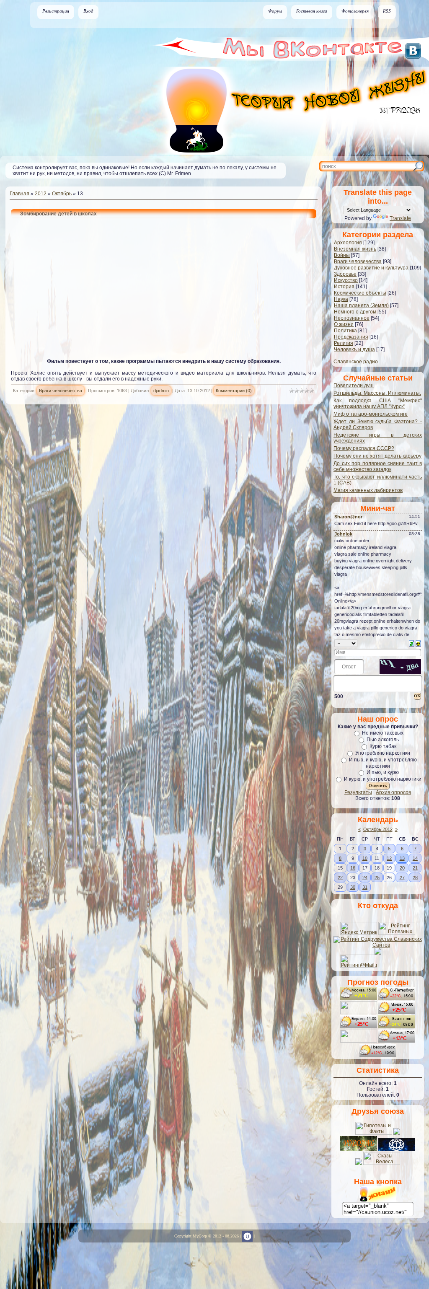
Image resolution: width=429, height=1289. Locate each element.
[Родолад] (358, 1149)
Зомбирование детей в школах (58, 214)
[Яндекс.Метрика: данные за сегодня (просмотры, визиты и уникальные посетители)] (358, 928)
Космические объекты (360, 293)
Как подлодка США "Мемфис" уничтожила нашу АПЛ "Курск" (377, 403)
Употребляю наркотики (382, 753)
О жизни (344, 324)
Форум (275, 10)
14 (415, 858)
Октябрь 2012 (378, 829)
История (344, 287)
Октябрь (62, 194)
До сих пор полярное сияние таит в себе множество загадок (377, 466)
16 (352, 867)
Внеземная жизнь (355, 249)
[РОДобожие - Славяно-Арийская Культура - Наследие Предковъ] (396, 1149)
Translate (400, 218)
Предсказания (351, 337)
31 (364, 887)
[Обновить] (411, 643)
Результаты (358, 792)
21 (415, 867)
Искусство (346, 280)
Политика (345, 331)
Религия (343, 343)
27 (402, 877)
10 (364, 858)
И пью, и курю (383, 772)
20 (402, 867)
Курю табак (383, 746)
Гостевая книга (311, 10)
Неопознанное (352, 318)
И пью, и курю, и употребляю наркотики (383, 763)
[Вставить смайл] (418, 643)
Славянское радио (355, 362)
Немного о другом (355, 312)
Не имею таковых (382, 733)
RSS (387, 10)
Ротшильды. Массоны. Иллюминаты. (377, 393)
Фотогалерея (355, 10)
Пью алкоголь (383, 740)
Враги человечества (60, 390)
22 (340, 877)
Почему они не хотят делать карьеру (377, 456)
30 (352, 887)
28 (415, 877)
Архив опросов (393, 792)
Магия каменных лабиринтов (368, 490)
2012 (41, 194)
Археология (348, 243)
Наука (341, 299)
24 (364, 877)
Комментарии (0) (234, 390)
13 (402, 858)
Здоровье (345, 274)
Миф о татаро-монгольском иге (370, 414)
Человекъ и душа (354, 349)
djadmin (161, 390)
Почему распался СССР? (363, 448)
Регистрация (55, 10)
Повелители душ (353, 385)
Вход (88, 10)
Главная (19, 194)
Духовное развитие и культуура (371, 268)
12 (389, 858)
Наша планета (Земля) (361, 305)
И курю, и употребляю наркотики (382, 779)
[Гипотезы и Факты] (373, 1133)
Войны (342, 255)
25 (377, 877)
